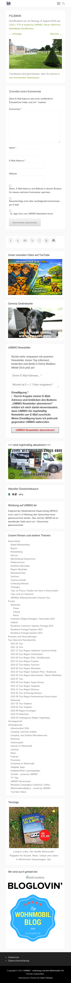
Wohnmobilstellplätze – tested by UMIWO (31, 788)
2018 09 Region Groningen (23, 710)
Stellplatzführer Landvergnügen (25, 770)
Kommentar (15, 109)
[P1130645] (35, 54)
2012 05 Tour (17, 643)
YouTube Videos (18, 792)
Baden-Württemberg (20, 544)
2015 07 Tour (17, 679)
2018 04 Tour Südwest (21, 707)
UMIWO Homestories (21, 781)
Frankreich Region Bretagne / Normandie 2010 (33, 619)
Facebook (11, 240)
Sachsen (15, 576)
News (13, 753)
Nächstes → (56, 34)
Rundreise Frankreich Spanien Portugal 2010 (32, 626)
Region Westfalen (19, 569)
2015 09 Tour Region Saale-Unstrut (27, 682)
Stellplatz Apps (18, 767)
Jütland (16, 612)
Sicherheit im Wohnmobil (22, 763)
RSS (32, 240)
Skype (46, 240)
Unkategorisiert (15, 725)
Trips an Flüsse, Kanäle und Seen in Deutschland (34, 590)
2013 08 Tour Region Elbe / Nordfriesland (30, 657)
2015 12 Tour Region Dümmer (25, 689)
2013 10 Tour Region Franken (25, 661)
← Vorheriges (15, 34)
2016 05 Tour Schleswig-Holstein (26, 693)
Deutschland (14, 541)
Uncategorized (15, 721)
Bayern (14, 548)
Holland (14, 622)
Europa (11, 601)
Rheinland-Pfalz (18, 573)
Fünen (16, 608)
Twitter (18, 240)
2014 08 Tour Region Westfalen (25, 668)
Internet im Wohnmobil (21, 746)
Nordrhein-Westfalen (20, 566)
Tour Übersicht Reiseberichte (22, 640)
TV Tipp (14, 777)
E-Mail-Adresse (17, 160)
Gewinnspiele (17, 742)
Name (12, 148)
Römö (16, 615)
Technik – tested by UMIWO (24, 774)
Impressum (13, 957)
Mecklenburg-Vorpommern (23, 559)
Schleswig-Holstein (20, 583)
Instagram (39, 240)
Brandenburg (17, 552)
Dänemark (15, 605)
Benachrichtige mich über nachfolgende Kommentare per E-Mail (34, 203)
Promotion (15, 760)
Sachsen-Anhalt (18, 580)
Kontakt (53, 240)
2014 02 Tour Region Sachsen (25, 665)
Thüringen (15, 587)
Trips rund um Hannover (22, 594)
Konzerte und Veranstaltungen (22, 636)
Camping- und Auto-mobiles (24, 732)
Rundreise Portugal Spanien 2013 (26, 633)
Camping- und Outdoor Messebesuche (29, 735)
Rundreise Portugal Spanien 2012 (26, 629)
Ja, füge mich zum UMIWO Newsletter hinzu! (31, 213)
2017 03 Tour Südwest (21, 703)
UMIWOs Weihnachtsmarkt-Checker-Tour (30, 597)
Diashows (15, 739)
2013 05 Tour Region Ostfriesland (26, 654)
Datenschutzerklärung (18, 960)
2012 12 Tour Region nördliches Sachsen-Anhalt (33, 650)
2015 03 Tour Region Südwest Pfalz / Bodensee (33, 672)
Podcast (14, 756)
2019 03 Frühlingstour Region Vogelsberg (30, 718)
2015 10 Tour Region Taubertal (25, 686)
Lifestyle (15, 749)
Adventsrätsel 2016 (20, 728)
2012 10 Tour (17, 647)
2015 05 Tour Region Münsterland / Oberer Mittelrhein (36, 675)
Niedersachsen (18, 562)
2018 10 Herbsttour (20, 714)
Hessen (14, 555)
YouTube (25, 240)
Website (13, 173)
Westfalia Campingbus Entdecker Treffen (30, 785)
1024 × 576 (15, 24)
